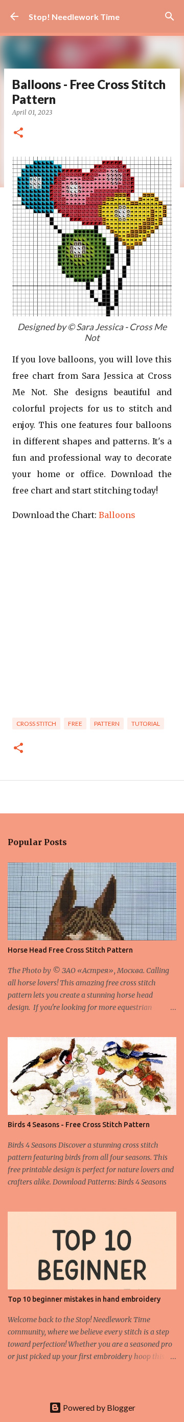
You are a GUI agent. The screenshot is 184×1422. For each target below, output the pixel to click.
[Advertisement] (92, 623)
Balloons (117, 515)
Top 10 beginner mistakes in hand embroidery (84, 1299)
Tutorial (145, 723)
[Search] (170, 16)
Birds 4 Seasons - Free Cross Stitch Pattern (79, 1125)
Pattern (107, 723)
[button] (18, 133)
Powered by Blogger (98, 1407)
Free (75, 723)
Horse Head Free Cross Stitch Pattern (70, 950)
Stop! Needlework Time (74, 16)
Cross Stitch (36, 723)
